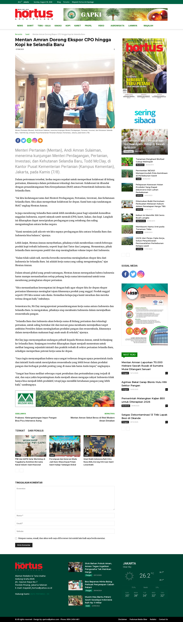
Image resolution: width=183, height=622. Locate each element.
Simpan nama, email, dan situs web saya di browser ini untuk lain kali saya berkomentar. (61, 538)
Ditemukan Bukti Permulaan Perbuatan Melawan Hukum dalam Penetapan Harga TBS (151, 203)
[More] (40, 140)
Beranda (18, 34)
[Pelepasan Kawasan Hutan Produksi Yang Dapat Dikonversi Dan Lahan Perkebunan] (127, 187)
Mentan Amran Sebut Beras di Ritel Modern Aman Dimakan (93, 419)
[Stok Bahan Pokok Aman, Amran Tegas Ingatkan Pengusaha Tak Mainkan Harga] (75, 567)
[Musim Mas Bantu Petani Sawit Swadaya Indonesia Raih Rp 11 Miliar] (75, 601)
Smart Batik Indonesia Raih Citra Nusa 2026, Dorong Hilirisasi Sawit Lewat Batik (98, 462)
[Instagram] (34, 140)
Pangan (125, 373)
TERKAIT (20, 430)
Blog (59, 2)
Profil (88, 25)
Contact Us (163, 619)
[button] (164, 25)
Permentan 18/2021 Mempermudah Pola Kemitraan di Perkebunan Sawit (152, 173)
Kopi (68, 25)
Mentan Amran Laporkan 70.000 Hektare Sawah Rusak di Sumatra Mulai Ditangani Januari (142, 366)
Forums (66, 2)
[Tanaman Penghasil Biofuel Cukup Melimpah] (127, 161)
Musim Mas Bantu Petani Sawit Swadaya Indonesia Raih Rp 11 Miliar (98, 600)
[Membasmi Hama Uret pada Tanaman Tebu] (127, 229)
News (20, 25)
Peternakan (128, 151)
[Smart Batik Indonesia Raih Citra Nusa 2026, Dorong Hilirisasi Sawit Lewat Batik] (99, 446)
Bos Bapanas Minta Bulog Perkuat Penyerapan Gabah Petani (99, 584)
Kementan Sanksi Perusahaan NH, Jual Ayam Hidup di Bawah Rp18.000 (144, 144)
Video (101, 25)
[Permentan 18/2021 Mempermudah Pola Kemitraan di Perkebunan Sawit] (127, 173)
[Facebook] (17, 140)
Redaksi (153, 619)
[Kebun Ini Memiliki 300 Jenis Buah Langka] (127, 218)
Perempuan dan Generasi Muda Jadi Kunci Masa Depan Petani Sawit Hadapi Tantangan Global (63, 462)
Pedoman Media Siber (138, 619)
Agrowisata (117, 25)
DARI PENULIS (36, 430)
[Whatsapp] (29, 140)
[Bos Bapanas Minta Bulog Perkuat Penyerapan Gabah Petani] (75, 585)
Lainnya (132, 25)
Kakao (58, 25)
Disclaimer (122, 619)
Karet (77, 25)
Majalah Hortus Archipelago (83, 2)
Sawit (30, 25)
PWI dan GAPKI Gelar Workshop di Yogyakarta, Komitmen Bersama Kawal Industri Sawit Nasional (30, 462)
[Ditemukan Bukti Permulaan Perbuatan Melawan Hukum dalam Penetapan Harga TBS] (127, 204)
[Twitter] (23, 140)
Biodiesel (140, 165)
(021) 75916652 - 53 (39, 594)
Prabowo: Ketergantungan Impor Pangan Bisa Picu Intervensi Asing (36, 419)
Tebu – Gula (44, 25)
